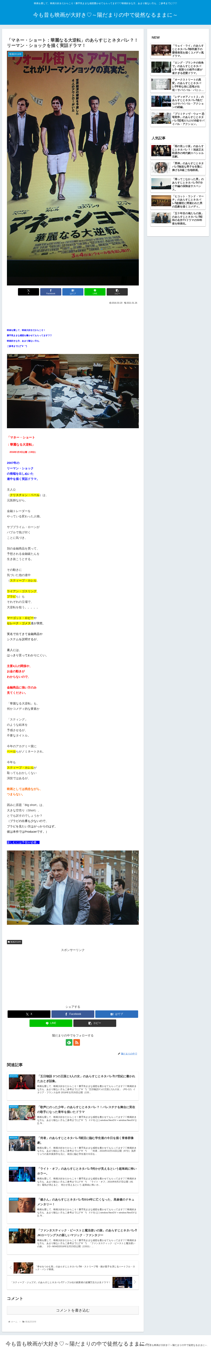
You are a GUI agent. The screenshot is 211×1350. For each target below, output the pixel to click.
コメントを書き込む (73, 1310)
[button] (117, 292)
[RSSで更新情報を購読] (76, 1042)
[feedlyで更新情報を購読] (69, 1042)
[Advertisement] (73, 314)
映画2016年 (16, 942)
